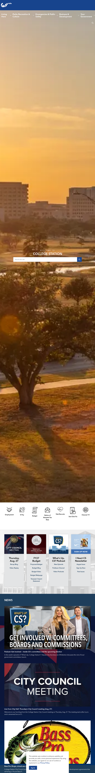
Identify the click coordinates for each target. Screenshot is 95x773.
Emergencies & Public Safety (45, 15)
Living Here (4, 15)
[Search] (79, 259)
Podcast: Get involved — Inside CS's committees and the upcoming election (33, 652)
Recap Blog (14, 564)
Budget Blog (36, 568)
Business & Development (65, 15)
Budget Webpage (36, 575)
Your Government (86, 15)
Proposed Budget (36, 564)
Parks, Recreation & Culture (21, 15)
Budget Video (36, 571)
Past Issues (81, 571)
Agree (33, 768)
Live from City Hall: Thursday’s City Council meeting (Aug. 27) (28, 709)
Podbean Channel (58, 568)
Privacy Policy (44, 763)
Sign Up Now (80, 568)
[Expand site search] (93, 22)
